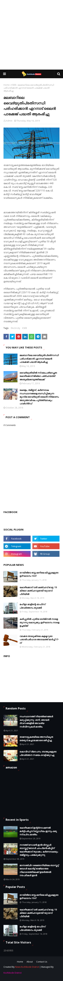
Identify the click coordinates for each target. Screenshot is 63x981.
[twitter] (45, 539)
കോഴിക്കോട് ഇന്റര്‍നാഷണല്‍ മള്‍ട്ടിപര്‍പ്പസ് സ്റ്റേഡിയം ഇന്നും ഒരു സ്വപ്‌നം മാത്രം (38, 831)
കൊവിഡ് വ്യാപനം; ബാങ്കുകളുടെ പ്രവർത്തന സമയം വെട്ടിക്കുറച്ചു (38, 753)
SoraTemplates (24, 973)
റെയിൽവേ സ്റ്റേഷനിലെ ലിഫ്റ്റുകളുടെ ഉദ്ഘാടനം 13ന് (39, 574)
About (30, 961)
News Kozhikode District (27, 966)
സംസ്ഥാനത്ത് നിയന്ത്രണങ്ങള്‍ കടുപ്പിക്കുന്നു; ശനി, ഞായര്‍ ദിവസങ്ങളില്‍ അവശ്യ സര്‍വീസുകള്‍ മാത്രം (36, 721)
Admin (9, 120)
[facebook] (17, 539)
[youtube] (45, 546)
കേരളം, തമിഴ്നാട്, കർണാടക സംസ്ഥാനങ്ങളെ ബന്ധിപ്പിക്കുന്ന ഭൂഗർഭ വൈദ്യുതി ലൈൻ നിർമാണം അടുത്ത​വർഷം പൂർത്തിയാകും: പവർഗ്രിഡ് (39, 396)
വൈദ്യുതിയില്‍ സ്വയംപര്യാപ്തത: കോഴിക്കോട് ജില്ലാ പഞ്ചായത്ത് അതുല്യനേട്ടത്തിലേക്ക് (38, 376)
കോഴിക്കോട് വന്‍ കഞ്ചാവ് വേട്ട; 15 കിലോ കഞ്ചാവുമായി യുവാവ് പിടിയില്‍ (38, 591)
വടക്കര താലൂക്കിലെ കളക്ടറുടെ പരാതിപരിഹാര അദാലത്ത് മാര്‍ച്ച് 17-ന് (39, 639)
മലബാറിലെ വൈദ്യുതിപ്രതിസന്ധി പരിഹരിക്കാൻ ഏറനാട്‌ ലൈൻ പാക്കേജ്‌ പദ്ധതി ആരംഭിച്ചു (39, 358)
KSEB (13, 84)
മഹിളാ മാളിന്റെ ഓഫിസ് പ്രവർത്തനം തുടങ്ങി (33, 606)
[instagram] (17, 554)
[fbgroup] (45, 554)
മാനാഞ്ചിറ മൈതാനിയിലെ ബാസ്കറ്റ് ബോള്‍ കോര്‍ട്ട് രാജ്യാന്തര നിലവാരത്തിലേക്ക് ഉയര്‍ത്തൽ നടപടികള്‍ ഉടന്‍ (39, 870)
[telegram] (17, 546)
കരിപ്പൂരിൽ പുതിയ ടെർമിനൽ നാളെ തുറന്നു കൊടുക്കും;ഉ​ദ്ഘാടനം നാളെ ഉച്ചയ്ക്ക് (39, 622)
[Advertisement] (31, 34)
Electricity (15, 328)
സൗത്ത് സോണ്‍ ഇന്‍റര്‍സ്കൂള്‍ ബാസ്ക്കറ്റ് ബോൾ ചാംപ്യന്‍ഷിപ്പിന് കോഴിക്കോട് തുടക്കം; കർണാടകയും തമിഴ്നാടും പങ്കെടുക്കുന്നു (39, 850)
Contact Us (41, 961)
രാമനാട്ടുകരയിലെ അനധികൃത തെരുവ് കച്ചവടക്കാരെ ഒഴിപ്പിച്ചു (36, 738)
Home (7, 84)
